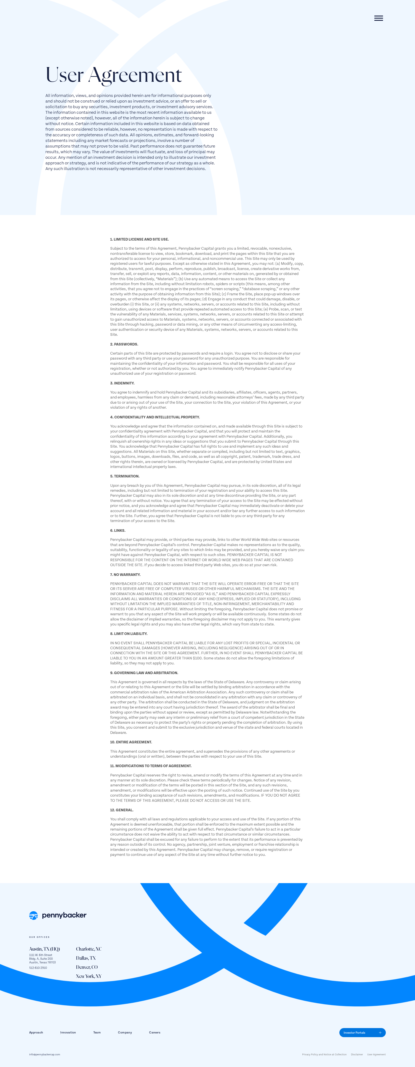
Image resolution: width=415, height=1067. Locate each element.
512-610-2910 (38, 968)
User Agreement (376, 1054)
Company (125, 1032)
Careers (154, 1032)
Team (97, 1032)
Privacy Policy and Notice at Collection (324, 1054)
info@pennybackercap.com (44, 1054)
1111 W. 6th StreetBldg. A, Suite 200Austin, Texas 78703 (42, 958)
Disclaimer (357, 1054)
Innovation (68, 1032)
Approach (36, 1032)
